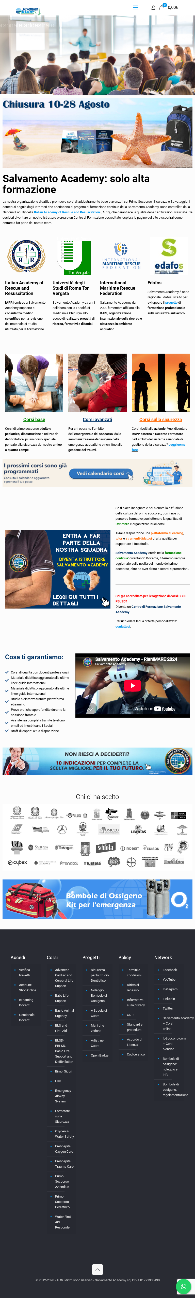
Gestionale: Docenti (27, 1017)
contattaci (123, 626)
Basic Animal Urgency (64, 1013)
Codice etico (136, 1054)
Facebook (170, 970)
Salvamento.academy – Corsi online (172, 1023)
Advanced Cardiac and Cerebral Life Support (64, 978)
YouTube (169, 979)
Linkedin (169, 999)
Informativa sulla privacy (136, 1002)
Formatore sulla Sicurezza (62, 1116)
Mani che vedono (97, 1028)
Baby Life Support (62, 998)
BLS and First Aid (61, 1028)
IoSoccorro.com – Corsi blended (172, 1043)
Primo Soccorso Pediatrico (62, 1202)
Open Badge (99, 1055)
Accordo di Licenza (134, 1042)
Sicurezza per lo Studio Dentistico (100, 975)
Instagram (170, 989)
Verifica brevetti (24, 972)
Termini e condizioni (134, 972)
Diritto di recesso (133, 987)
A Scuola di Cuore (99, 1013)
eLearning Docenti (26, 1002)
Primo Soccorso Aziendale (62, 1181)
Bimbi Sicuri (63, 1071)
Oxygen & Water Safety (64, 1133)
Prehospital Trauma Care (64, 1163)
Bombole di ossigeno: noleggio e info (171, 1067)
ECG (58, 1081)
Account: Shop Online (27, 987)
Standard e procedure (134, 1027)
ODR (130, 1015)
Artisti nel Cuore (97, 1043)
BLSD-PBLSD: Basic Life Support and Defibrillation (64, 1051)
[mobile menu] (135, 7)
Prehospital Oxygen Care (64, 1148)
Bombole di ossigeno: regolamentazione (172, 1089)
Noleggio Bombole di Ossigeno (99, 995)
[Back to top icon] (97, 1269)
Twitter (168, 1008)
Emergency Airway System (63, 1096)
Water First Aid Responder (63, 1222)
